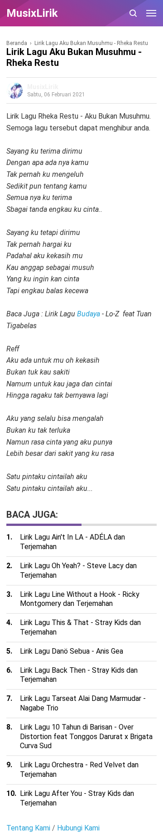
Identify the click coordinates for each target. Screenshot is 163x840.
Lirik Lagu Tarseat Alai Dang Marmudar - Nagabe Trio (83, 703)
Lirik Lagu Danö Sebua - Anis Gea (71, 651)
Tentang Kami (28, 828)
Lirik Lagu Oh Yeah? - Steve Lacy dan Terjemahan (78, 570)
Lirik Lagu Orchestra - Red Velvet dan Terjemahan (79, 769)
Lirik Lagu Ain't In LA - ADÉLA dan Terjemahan (72, 542)
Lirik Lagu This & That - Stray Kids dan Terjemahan (80, 627)
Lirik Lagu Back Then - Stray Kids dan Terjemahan (79, 675)
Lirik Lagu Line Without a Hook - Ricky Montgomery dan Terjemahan (79, 599)
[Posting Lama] (24, 499)
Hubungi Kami (78, 828)
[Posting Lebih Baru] (11, 499)
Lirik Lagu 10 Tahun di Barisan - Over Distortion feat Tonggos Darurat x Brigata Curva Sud (86, 736)
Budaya (88, 314)
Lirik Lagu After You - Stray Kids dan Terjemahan (77, 798)
